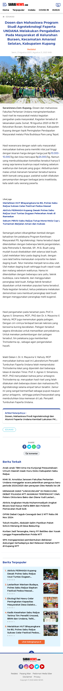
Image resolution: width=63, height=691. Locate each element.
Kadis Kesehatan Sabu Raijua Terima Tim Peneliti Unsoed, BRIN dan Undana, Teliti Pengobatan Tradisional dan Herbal (23, 615)
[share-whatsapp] (34, 447)
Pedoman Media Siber (42, 673)
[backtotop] (31, 653)
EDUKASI (9, 429)
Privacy (37, 677)
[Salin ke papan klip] (38, 447)
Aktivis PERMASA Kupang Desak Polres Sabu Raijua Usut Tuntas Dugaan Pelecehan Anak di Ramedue (23, 573)
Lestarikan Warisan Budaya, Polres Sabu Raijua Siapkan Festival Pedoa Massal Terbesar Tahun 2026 (22, 587)
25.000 (42, 157)
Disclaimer (27, 677)
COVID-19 (44, 10)
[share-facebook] (24, 447)
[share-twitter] (29, 447)
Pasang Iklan (25, 673)
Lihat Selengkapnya (31, 642)
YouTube (44, 670)
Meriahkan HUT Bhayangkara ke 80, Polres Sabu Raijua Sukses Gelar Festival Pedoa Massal (23, 629)
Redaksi (14, 673)
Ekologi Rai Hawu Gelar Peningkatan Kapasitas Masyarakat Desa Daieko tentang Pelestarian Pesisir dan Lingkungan (22, 601)
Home (6, 10)
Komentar (33, 453)
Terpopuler (18, 10)
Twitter (38, 670)
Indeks (31, 10)
